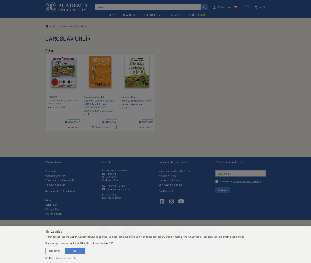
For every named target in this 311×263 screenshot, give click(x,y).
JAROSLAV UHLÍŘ (56, 107)
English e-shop (53, 213)
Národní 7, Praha (167, 175)
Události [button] (129, 14)
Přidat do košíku (102, 127)
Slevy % (175, 14)
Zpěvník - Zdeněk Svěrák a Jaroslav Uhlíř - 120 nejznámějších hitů (99, 103)
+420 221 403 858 (115, 185)
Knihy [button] (110, 14)
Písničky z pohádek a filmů (136, 100)
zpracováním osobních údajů (247, 181)
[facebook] (162, 201)
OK (75, 250)
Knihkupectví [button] (152, 14)
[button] (236, 7)
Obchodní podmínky (55, 175)
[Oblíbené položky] (247, 7)
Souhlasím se (240, 181)
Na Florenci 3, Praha (169, 180)
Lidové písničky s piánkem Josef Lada (62, 102)
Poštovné (50, 170)
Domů (52, 26)
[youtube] (181, 201)
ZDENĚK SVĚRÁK (92, 110)
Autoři (62, 26)
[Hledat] (204, 7)
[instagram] (171, 201)
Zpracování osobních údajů (59, 180)
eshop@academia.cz (117, 189)
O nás (48, 200)
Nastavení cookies (55, 184)
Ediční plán (51, 204)
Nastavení (55, 250)
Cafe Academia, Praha (170, 184)
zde (74, 258)
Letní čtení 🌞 (197, 14)
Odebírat (223, 190)
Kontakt (107, 161)
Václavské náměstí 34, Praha (174, 170)
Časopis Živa (52, 209)
